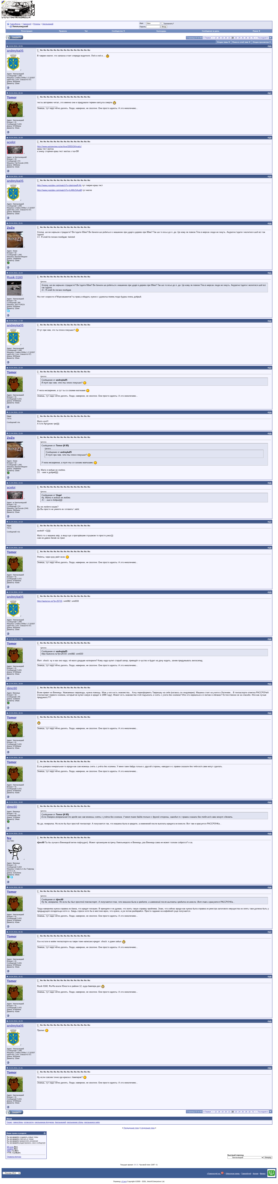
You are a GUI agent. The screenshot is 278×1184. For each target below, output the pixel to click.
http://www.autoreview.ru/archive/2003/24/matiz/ (59, 146)
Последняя (263, 38)
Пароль (143, 27)
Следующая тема (147, 1128)
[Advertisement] (217, 9)
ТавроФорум (15, 24)
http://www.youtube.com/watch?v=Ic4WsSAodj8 (59, 190)
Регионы (36, 24)
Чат (86, 31)
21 (229, 38)
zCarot (124, 1181)
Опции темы (222, 42)
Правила (63, 31)
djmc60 (12, 688)
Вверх (262, 1174)
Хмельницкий (47, 24)
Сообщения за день (210, 31)
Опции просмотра (261, 42)
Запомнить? (169, 24)
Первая (207, 38)
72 (253, 38)
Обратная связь (233, 1174)
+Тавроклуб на (214, 1174)
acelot (11, 142)
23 (236, 38)
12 (216, 38)
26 (246, 38)
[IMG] (9, 1151)
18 (219, 38)
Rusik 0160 (15, 277)
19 (222, 38)
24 (239, 38)
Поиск (255, 31)
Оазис (9, 1122)
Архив (255, 1174)
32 (249, 38)
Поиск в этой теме (240, 42)
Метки (9, 1119)
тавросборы (18, 1122)
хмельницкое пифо (92, 1122)
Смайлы (10, 1149)
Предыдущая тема (131, 1128)
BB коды (10, 1147)
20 (226, 38)
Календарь (161, 31)
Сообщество (117, 31)
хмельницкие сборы (75, 1122)
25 (243, 38)
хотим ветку (29, 1122)
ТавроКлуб (246, 1174)
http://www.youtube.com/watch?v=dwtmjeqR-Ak (59, 185)
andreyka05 (15, 50)
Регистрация (26, 31)
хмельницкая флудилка (44, 1122)
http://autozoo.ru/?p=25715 (49, 601)
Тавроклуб (27, 24)
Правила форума (14, 1157)
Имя (141, 23)
